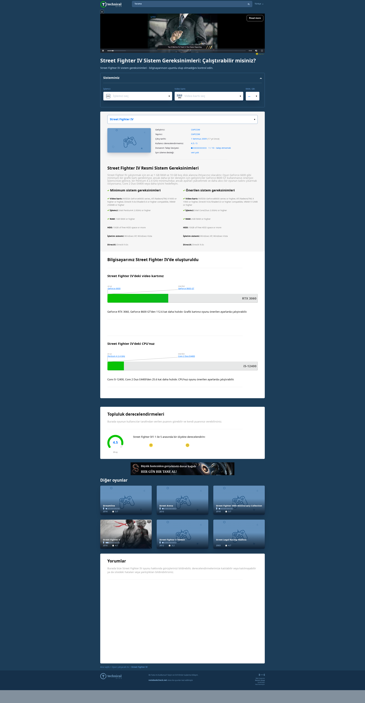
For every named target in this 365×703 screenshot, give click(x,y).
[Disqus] (182, 621)
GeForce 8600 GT (186, 288)
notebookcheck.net (158, 680)
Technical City (110, 4)
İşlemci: (107, 88)
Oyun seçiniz (182, 119)
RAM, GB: (250, 88)
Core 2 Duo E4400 (186, 356)
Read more (255, 18)
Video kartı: (180, 88)
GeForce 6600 (114, 288)
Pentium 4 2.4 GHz (116, 356)
